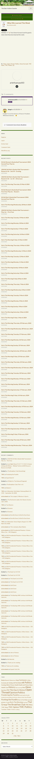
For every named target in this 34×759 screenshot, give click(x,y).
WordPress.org (5, 150)
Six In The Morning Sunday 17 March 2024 (14, 229)
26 (21, 731)
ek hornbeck (4, 496)
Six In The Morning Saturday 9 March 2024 (14, 273)
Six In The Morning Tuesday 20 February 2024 (15, 373)
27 (26, 731)
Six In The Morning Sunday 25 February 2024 (15, 345)
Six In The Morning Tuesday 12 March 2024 (15, 256)
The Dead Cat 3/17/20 (14, 572)
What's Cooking (15, 709)
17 (12, 728)
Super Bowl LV (10, 478)
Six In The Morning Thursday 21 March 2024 (15, 184)
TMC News (4, 707)
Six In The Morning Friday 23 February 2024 (15, 356)
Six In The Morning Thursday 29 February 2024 (16, 323)
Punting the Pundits (9, 699)
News (4, 64)
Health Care (4, 687)
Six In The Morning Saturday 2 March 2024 (14, 312)
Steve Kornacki (24, 64)
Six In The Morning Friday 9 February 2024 (14, 434)
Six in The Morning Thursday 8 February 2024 (15, 440)
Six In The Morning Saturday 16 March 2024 (15, 234)
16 (8, 728)
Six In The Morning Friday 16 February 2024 (15, 395)
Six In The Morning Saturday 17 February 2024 (16, 390)
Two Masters (9, 505)
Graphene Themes (13, 757)
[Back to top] (30, 755)
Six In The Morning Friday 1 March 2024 (14, 317)
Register (3, 137)
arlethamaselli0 (12, 25)
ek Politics (27, 682)
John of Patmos (14, 652)
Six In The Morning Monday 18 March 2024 (15, 223)
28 (30, 731)
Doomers (10, 508)
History (12, 687)
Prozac (29, 697)
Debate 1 (8, 488)
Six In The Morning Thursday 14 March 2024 (15, 245)
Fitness (12, 685)
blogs (17, 680)
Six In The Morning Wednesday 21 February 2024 (17, 367)
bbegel (10, 109)
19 (21, 728)
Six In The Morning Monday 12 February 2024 (15, 417)
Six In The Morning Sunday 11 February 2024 (15, 423)
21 (30, 728)
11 (17, 726)
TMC (2, 474)
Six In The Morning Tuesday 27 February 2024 (15, 334)
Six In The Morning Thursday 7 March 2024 (15, 284)
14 (30, 726)
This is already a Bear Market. (18, 527)
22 (3, 731)
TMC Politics (8, 65)
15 (3, 728)
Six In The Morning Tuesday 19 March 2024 (15, 217)
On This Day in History (16, 690)
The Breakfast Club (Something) (16, 471)
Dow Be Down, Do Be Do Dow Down (20, 515)
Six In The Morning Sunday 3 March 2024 (14, 306)
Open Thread (10, 64)
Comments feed (5, 147)
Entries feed (4, 144)
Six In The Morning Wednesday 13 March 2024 (16, 251)
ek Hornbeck (17, 683)
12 (21, 726)
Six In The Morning (16, 18)
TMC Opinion (13, 707)
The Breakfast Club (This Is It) (15, 484)
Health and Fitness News (26, 685)
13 (26, 726)
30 (8, 733)
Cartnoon (22, 680)
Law (16, 687)
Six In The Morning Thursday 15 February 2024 (16, 401)
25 (17, 731)
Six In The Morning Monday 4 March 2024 (14, 301)
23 (8, 731)
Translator (4, 709)
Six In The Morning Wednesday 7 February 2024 (16, 445)
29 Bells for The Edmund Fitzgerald (17, 481)
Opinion (13, 692)
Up (9, 32)
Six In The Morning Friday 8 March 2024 (14, 279)
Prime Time (24, 697)
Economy (4, 683)
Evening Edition (5, 685)
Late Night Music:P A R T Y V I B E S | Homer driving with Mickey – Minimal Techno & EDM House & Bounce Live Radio (16, 465)
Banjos (3, 680)
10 (12, 726)
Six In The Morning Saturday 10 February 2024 (16, 428)
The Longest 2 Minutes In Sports (19, 496)
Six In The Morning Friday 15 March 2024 (14, 240)
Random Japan (18, 15)
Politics (17, 64)
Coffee (29, 680)
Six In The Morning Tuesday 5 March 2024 (14, 295)
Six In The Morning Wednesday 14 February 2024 (17, 406)
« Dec (15, 736)
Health (17, 685)
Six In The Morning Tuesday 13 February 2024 (15, 412)
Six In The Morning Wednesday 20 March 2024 (16, 204)
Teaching (25, 702)
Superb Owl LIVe (15, 669)
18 (17, 728)
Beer (14, 680)
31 (12, 733)
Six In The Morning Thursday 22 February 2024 (16, 362)
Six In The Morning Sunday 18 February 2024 (15, 384)
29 (3, 733)
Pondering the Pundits (12, 474)
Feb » (19, 736)
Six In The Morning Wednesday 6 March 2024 (15, 290)
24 (12, 731)
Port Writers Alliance (17, 697)
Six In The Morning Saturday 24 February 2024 (16, 351)
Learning (20, 687)
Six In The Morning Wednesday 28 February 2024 (17, 329)
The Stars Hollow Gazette (9, 8)
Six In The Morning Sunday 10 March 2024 (14, 267)
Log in (3, 140)
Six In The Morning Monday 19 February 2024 (15, 379)
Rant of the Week (22, 700)
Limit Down (13, 585)
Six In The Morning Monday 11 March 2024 (15, 262)
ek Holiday (10, 683)
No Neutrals (11, 659)
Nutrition (3, 690)
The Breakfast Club (16, 704)
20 (26, 728)
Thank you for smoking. (14, 662)
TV (11, 709)
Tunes (8, 709)
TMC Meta (29, 705)
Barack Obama (9, 680)
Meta (23, 687)
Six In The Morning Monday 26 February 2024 (15, 340)
